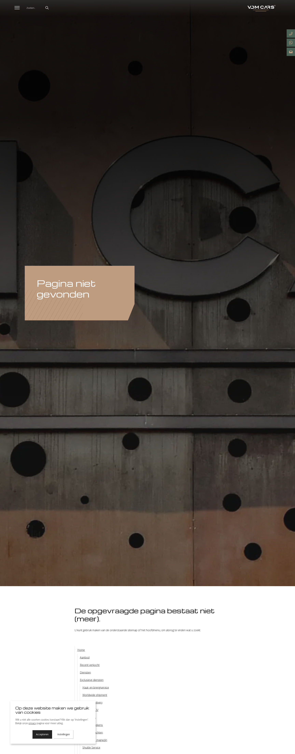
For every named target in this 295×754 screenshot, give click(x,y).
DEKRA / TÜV (90, 710)
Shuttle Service (91, 747)
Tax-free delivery (92, 702)
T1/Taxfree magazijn (94, 740)
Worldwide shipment (94, 695)
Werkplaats (89, 717)
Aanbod (84, 657)
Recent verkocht (90, 665)
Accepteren (42, 734)
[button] (47, 7)
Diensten (85, 672)
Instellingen (63, 734)
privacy (32, 723)
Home (81, 650)
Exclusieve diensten (91, 680)
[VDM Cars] (261, 8)
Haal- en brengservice (95, 687)
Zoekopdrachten (92, 732)
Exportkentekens (92, 725)
